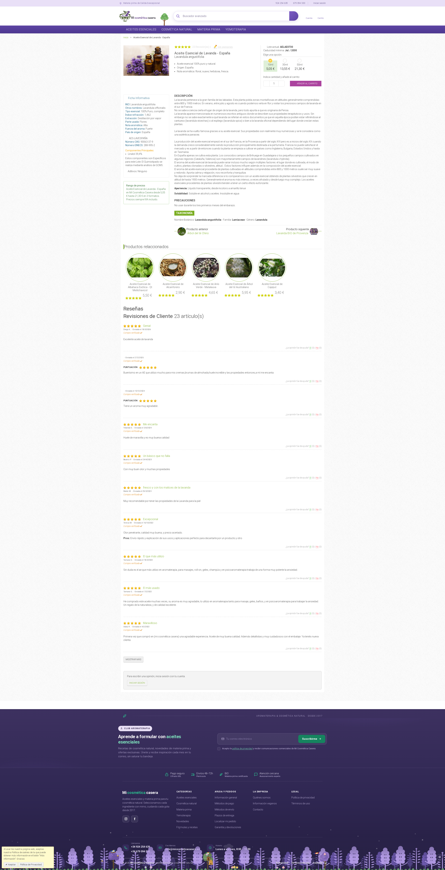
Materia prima (184, 809)
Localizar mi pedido (225, 821)
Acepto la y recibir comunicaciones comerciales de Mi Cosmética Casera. (269, 748)
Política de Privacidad (31, 864)
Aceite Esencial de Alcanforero (173, 285)
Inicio (125, 37)
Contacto (258, 809)
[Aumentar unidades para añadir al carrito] (281, 84)
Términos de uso (300, 803)
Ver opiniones (225, 47)
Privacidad (282, 862)
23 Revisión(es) (200, 47)
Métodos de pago (224, 803)
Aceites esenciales (186, 797)
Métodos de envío (224, 809)
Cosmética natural (186, 803)
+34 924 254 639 (140, 846)
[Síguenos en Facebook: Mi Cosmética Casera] (134, 818)
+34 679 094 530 (140, 851)
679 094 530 (299, 3)
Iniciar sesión (319, 3)
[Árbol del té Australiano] (239, 267)
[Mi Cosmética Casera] (137, 16)
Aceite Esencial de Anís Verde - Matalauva (206, 285)
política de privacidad (242, 748)
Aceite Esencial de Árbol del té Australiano (239, 285)
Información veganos (265, 803)
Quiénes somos (261, 797)
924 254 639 (282, 3)
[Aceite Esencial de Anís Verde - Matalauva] (206, 267)
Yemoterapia (183, 815)
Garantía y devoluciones (228, 827)
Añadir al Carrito (306, 83)
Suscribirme (309, 738)
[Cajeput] (272, 267)
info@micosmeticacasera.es (182, 849)
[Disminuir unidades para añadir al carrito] (266, 84)
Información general (226, 797)
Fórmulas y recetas (187, 827)
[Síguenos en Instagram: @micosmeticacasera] (125, 818)
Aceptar (11, 864)
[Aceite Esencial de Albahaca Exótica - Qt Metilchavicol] (140, 267)
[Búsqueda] (293, 16)
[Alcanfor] (173, 267)
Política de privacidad (303, 797)
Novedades (182, 821)
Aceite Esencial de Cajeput (272, 285)
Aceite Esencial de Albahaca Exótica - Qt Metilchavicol (140, 287)
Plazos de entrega (224, 815)
